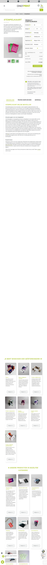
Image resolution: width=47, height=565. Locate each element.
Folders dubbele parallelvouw (9, 445)
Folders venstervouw (21, 412)
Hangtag (8, 530)
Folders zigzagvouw (10, 411)
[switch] (43, 557)
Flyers (7, 377)
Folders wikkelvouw (36, 377)
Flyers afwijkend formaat (22, 378)
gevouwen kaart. (9, 144)
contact (39, 149)
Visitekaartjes (21, 530)
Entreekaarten (34, 530)
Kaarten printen (9, 563)
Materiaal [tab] (38, 99)
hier (41, 76)
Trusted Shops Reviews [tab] (24, 99)
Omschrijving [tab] (10, 99)
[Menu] (45, 550)
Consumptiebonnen (23, 563)
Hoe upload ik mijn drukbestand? (31, 92)
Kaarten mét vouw (23, 487)
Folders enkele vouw (34, 412)
